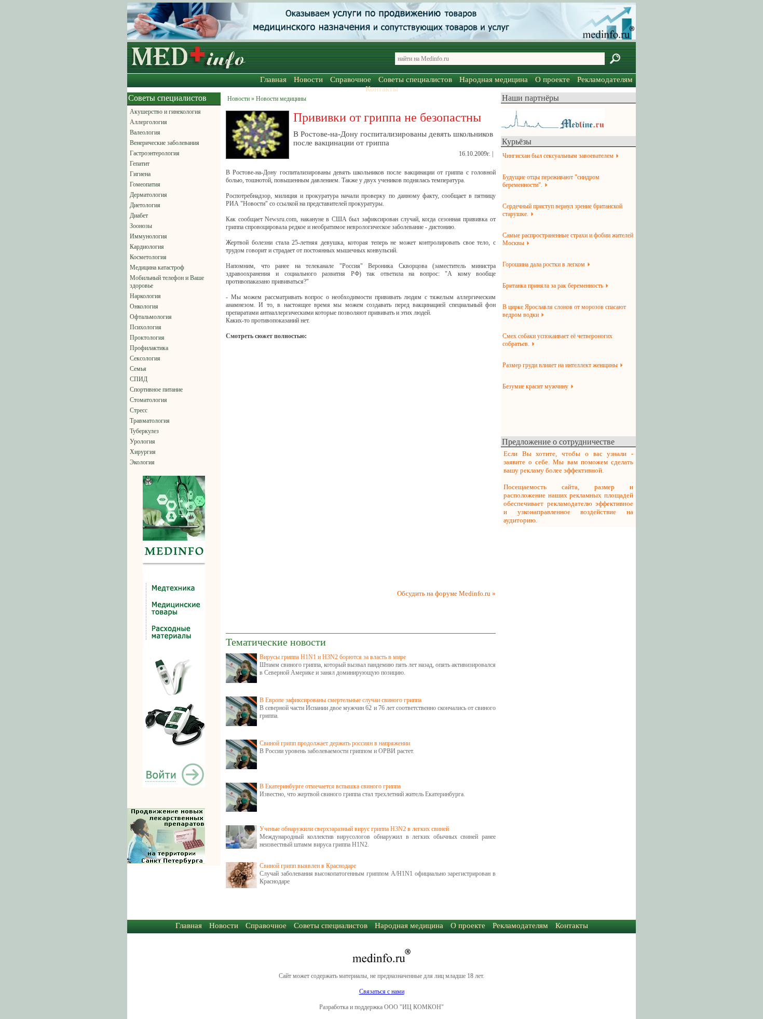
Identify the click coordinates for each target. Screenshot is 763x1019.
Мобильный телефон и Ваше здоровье (167, 281)
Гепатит (139, 163)
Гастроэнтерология (155, 153)
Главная (273, 79)
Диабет (139, 215)
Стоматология (148, 400)
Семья (138, 368)
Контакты (381, 89)
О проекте (552, 79)
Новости (308, 79)
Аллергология (148, 122)
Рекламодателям (605, 79)
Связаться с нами (381, 991)
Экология (142, 462)
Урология (142, 441)
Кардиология (147, 246)
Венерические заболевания (164, 142)
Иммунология (148, 236)
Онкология (144, 306)
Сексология (145, 358)
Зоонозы (141, 226)
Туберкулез (144, 431)
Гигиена (140, 174)
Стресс (138, 410)
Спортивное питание (156, 389)
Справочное (350, 79)
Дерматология (148, 194)
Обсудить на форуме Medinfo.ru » (446, 593)
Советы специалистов (415, 79)
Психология (145, 327)
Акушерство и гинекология (165, 111)
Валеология (145, 132)
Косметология (148, 257)
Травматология (150, 420)
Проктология (147, 337)
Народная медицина (493, 79)
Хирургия (143, 451)
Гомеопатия (145, 184)
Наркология (145, 296)
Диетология (145, 205)
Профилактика (149, 348)
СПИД (138, 379)
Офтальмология (151, 316)
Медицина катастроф (157, 267)
